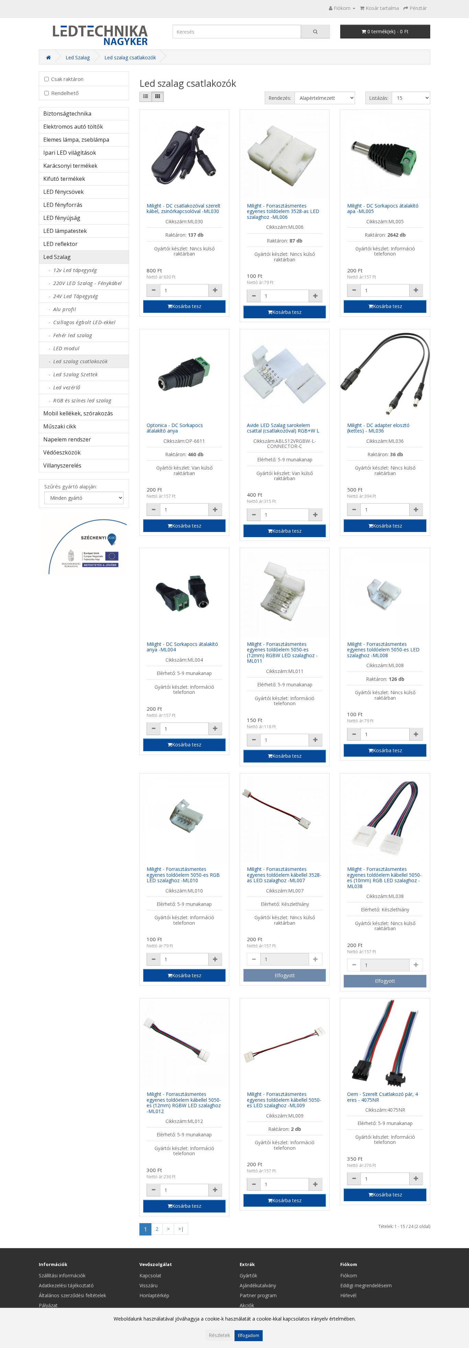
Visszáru (148, 1285)
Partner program (258, 1295)
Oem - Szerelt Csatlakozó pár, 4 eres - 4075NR (382, 1097)
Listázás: (378, 98)
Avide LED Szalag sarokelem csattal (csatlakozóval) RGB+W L (283, 428)
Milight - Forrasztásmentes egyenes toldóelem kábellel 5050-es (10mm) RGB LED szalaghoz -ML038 (384, 877)
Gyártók (248, 1275)
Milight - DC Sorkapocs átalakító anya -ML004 (182, 647)
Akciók (247, 1305)
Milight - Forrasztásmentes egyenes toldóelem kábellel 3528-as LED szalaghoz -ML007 (284, 875)
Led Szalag (78, 57)
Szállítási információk (62, 1275)
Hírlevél (348, 1295)
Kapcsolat (150, 1275)
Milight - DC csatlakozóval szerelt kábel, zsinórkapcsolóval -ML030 (183, 208)
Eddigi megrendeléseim (366, 1285)
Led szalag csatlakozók (130, 57)
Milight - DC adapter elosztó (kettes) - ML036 (378, 428)
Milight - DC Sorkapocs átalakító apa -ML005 (383, 208)
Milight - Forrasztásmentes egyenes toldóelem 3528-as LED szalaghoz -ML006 (283, 211)
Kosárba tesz (186, 306)
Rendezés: (279, 98)
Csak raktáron (67, 78)
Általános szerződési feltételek (72, 1295)
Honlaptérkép (154, 1295)
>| (181, 1229)
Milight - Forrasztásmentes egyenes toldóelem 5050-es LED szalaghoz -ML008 (383, 650)
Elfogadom (248, 1335)
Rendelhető (65, 93)
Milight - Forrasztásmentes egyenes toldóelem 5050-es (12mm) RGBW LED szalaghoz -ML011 (282, 652)
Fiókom (348, 1275)
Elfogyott (285, 975)
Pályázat (48, 1305)
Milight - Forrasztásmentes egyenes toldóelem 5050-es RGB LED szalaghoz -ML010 (183, 875)
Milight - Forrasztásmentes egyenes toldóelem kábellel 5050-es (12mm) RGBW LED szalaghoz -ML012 (184, 1102)
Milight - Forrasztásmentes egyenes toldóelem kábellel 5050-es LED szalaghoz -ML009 (284, 1100)
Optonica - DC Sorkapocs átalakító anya (175, 428)
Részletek (219, 1335)
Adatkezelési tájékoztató (66, 1285)
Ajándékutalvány (258, 1285)
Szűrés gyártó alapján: (70, 486)
